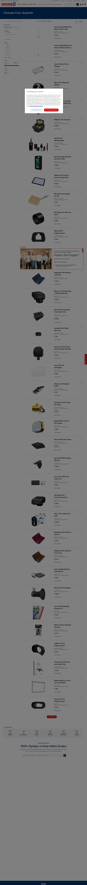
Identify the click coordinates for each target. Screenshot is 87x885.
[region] (44, 100)
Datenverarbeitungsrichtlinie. (36, 106)
